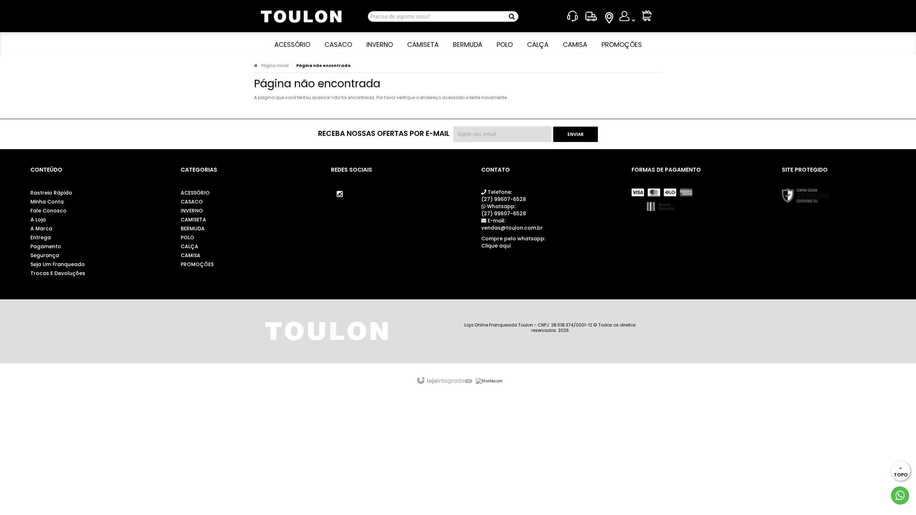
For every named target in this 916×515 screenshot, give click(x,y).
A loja (38, 219)
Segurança (44, 255)
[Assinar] (575, 134)
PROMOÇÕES (197, 264)
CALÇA (189, 246)
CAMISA (190, 255)
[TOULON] (301, 16)
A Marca (41, 228)
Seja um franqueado (57, 264)
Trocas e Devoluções (57, 273)
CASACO (192, 201)
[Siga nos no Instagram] (340, 193)
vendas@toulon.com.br (512, 224)
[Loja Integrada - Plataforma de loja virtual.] (444, 381)
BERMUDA (193, 228)
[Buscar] (512, 16)
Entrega (40, 237)
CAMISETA (193, 219)
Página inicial (275, 65)
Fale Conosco (48, 210)
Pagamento (45, 246)
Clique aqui (496, 245)
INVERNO (192, 210)
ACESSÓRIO (195, 192)
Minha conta (47, 201)
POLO (187, 237)
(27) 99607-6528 (503, 195)
